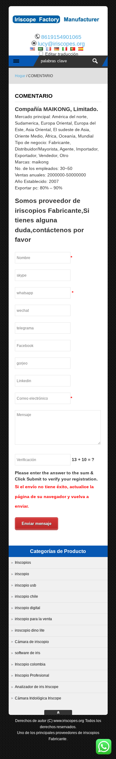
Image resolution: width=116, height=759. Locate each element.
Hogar (20, 76)
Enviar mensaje (36, 523)
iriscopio (22, 574)
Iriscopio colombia (30, 664)
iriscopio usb (25, 585)
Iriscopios (23, 562)
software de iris (27, 653)
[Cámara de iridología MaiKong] (58, 26)
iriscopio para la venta (33, 619)
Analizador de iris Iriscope (36, 687)
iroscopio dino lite (30, 630)
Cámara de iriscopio (32, 642)
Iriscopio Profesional (32, 675)
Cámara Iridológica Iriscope (38, 698)
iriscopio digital (27, 608)
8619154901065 (61, 37)
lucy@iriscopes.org (61, 44)
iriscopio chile (26, 596)
